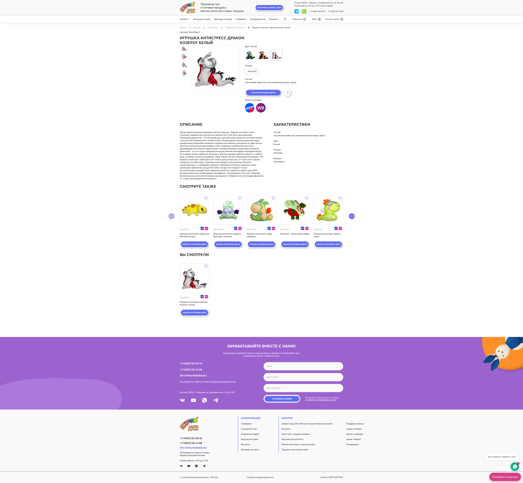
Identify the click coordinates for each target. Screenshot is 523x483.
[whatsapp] (304, 11)
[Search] (285, 19)
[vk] (182, 400)
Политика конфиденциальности (260, 477)
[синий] (250, 55)
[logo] (187, 7)
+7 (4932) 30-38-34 (317, 11)
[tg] (296, 11)
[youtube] (193, 400)
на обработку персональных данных (320, 400)
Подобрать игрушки (505, 477)
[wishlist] (206, 198)
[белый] (276, 55)
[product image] (215, 69)
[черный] (263, 55)
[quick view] (194, 210)
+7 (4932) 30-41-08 (335, 11)
